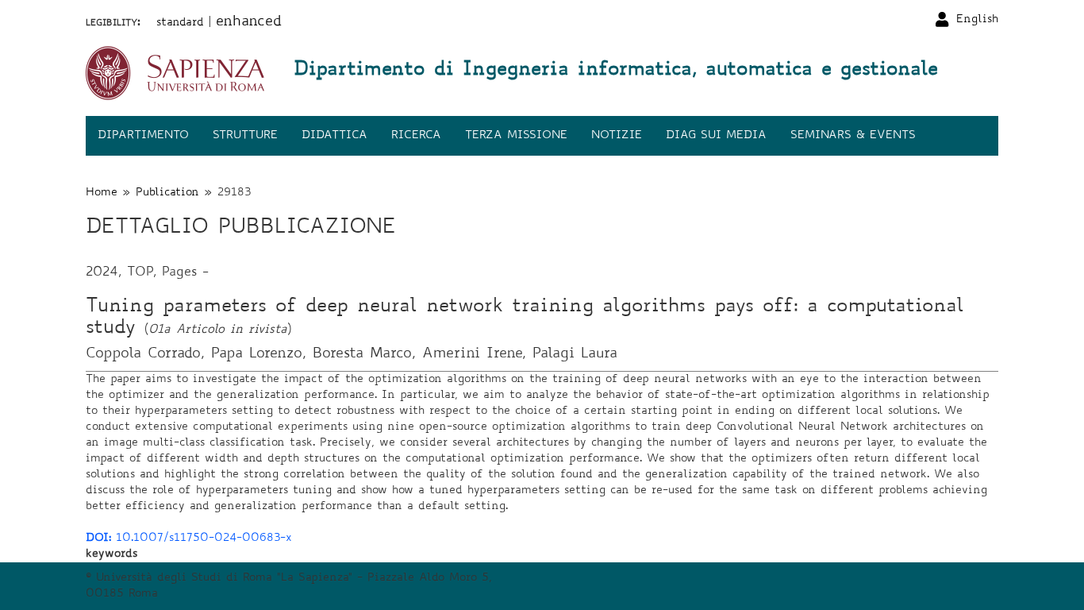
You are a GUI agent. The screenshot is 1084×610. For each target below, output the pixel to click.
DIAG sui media (716, 135)
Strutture (245, 135)
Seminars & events (853, 135)
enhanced (249, 22)
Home (101, 193)
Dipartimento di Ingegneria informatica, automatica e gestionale (616, 70)
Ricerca (416, 135)
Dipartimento (143, 135)
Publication (167, 193)
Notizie (616, 135)
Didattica (334, 135)
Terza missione (516, 135)
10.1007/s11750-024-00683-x (189, 538)
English (977, 19)
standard (180, 23)
